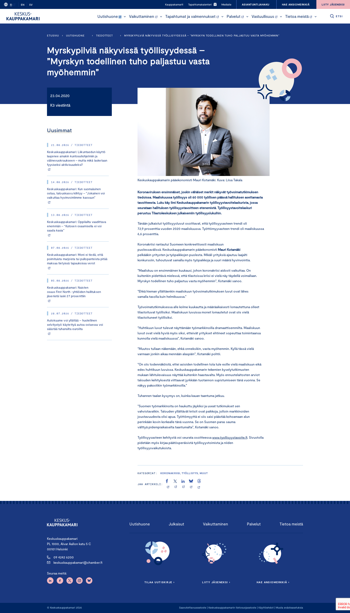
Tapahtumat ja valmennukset (190, 16)
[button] (125, 16)
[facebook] (168, 484)
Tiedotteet (104, 35)
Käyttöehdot (266, 607)
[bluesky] (191, 484)
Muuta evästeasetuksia (289, 607)
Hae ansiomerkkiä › (273, 582)
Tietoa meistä (297, 16)
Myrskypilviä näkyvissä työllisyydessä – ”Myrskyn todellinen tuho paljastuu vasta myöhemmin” (202, 35)
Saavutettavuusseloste (192, 607)
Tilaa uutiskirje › (159, 582)
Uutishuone (107, 16)
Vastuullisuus (263, 16)
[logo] (22, 16)
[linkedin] (183, 484)
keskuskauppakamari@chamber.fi (77, 562)
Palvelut (233, 16)
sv (31, 4)
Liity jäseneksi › (216, 582)
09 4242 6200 (63, 557)
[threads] (199, 484)
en (23, 4)
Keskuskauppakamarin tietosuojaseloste (232, 607)
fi (11, 4)
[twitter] (176, 484)
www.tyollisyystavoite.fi (229, 437)
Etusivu (53, 35)
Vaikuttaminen (141, 16)
